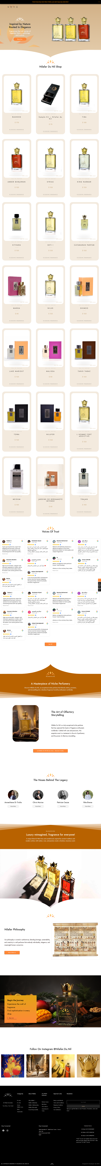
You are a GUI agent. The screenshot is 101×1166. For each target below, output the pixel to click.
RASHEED (16, 117)
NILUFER (50, 434)
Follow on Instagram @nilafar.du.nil (50, 1049)
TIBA (84, 117)
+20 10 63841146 (90, 1132)
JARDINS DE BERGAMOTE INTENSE (50, 500)
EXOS (98, 1164)
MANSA (16, 308)
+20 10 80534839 (90, 1129)
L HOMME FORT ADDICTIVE (84, 435)
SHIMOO (84, 308)
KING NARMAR (84, 182)
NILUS (50, 308)
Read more (50, 129)
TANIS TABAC (84, 371)
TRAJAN (84, 499)
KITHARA (16, 245)
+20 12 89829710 (90, 1135)
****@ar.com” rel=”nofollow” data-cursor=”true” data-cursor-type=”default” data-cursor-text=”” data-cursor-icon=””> (87, 1140)
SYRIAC (50, 182)
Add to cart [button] (16, 128)
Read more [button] (5, 554)
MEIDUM (17, 499)
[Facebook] (3, 1130)
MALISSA (50, 371)
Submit (83, 1106)
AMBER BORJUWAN (17, 182)
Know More (13, 806)
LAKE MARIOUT (16, 371)
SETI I (50, 245)
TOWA (17, 434)
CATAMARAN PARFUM (84, 245)
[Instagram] (7, 1130)
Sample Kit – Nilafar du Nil (50, 118)
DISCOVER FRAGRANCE (16, 129)
